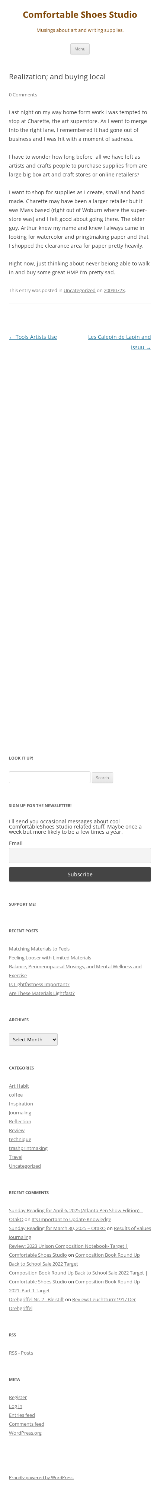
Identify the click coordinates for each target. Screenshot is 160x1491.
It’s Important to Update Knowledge (71, 1219)
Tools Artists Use (33, 336)
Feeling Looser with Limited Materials (50, 957)
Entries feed (22, 1415)
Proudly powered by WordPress (41, 1477)
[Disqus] (80, 450)
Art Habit (19, 1085)
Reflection (20, 1121)
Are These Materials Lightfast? (42, 993)
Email (16, 843)
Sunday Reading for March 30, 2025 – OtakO (57, 1228)
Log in (15, 1406)
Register (18, 1397)
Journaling (20, 1112)
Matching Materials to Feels (39, 948)
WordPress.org (25, 1432)
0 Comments (23, 94)
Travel (15, 1157)
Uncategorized (80, 290)
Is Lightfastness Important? (39, 984)
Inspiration (21, 1103)
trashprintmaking (28, 1148)
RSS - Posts (21, 1352)
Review (17, 1130)
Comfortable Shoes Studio (80, 14)
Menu (80, 49)
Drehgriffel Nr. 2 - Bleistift (36, 1299)
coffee (16, 1094)
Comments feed (26, 1424)
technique (20, 1139)
